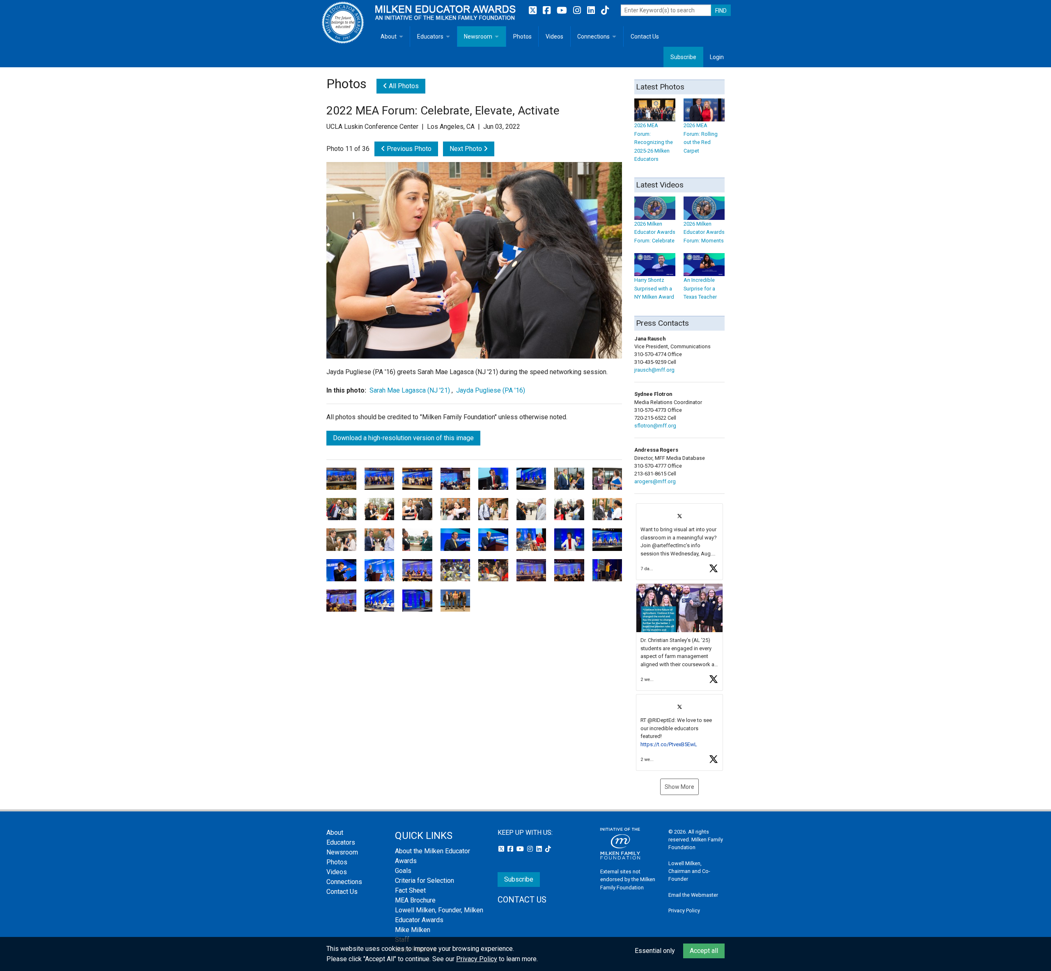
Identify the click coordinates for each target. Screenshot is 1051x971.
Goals (403, 871)
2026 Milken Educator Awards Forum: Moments (704, 232)
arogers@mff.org (655, 481)
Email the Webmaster (693, 895)
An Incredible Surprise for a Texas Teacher (700, 288)
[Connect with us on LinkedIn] (592, 10)
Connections (593, 36)
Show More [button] (679, 787)
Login (717, 57)
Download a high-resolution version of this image (403, 438)
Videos (554, 36)
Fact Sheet (410, 890)
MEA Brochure (415, 900)
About (389, 36)
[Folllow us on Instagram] (578, 10)
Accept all (704, 951)
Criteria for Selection (424, 880)
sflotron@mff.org (655, 426)
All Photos (403, 86)
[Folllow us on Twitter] (534, 10)
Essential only (655, 951)
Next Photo (467, 149)
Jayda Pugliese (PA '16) (490, 390)
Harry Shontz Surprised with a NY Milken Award (654, 288)
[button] (679, 542)
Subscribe (683, 57)
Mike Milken (412, 930)
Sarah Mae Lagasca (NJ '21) (409, 390)
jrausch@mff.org (654, 370)
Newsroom (478, 36)
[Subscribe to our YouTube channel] (563, 10)
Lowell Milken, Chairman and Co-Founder (689, 871)
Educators (430, 36)
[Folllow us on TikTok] (605, 10)
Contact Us (645, 36)
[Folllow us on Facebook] (548, 10)
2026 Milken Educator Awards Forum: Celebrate (654, 232)
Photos (522, 36)
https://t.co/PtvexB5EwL (668, 744)
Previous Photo (408, 149)
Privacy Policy (684, 910)
